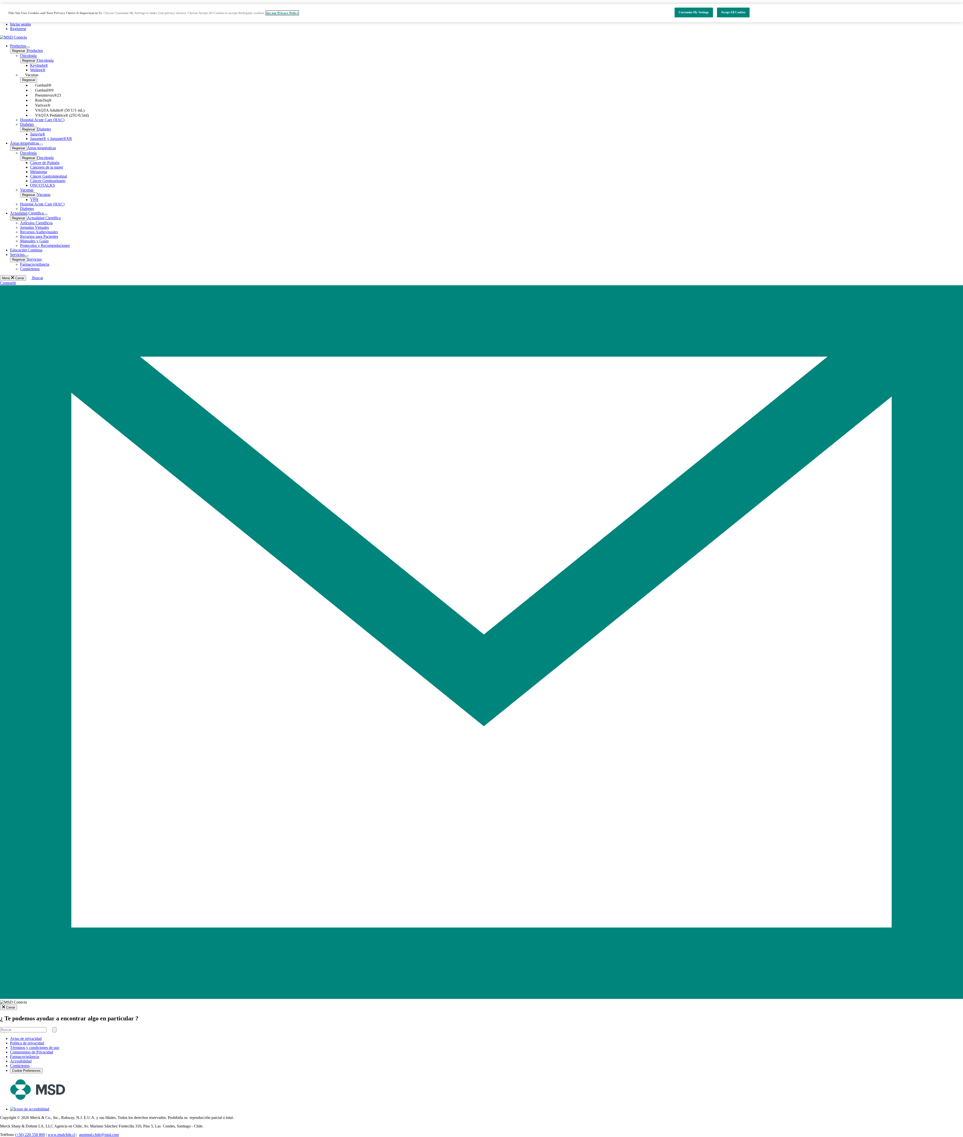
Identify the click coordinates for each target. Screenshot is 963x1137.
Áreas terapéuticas (41, 148)
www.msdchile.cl (61, 1134)
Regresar (18, 51)
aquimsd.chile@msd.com (99, 1134)
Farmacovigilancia (24, 1056)
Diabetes (44, 129)
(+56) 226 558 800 (30, 1134)
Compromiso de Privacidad (31, 1052)
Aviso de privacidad (26, 1038)
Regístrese (18, 29)
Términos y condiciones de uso (34, 1047)
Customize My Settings (694, 12)
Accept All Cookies (733, 12)
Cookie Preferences (26, 1071)
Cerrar (10, 1007)
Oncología (45, 60)
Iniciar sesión (20, 24)
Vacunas (43, 194)
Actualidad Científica (44, 218)
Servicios (34, 259)
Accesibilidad (21, 1061)
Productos (35, 50)
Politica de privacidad (27, 1043)
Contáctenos (20, 1065)
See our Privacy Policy (282, 13)
